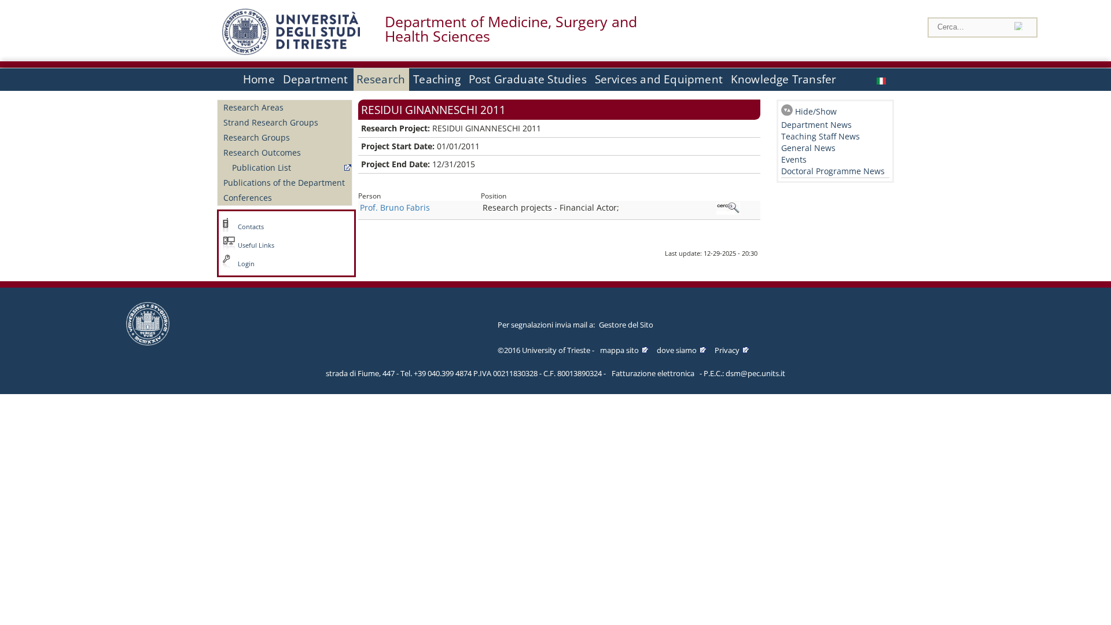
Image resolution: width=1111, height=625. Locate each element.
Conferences (247, 197)
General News (808, 147)
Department (315, 79)
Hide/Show (816, 111)
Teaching (437, 79)
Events (794, 159)
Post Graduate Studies (528, 79)
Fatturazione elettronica (653, 373)
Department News (816, 124)
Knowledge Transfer (783, 79)
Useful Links (256, 245)
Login (246, 264)
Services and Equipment (659, 79)
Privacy (727, 350)
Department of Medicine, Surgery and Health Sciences (511, 28)
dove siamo (677, 350)
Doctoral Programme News (833, 171)
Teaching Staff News (820, 136)
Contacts (251, 227)
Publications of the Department (284, 182)
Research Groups (256, 137)
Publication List (261, 167)
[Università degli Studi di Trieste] (291, 51)
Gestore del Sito (626, 324)
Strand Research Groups (270, 122)
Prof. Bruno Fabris (395, 207)
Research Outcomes (262, 152)
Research (381, 79)
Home (259, 79)
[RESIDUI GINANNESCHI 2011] (882, 79)
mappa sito (619, 350)
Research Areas (253, 107)
